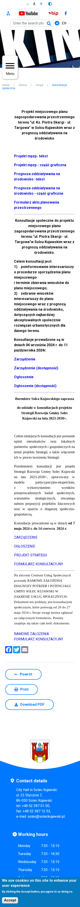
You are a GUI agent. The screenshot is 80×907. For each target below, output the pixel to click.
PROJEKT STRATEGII (30, 555)
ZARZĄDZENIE (25, 537)
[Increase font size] (41, 4)
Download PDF (32, 704)
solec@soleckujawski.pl (46, 816)
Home (6, 85)
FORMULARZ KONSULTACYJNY (38, 564)
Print (24, 689)
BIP (53, 13)
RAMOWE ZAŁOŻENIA (31, 634)
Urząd (39, 85)
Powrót (26, 674)
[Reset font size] (34, 4)
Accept (10, 900)
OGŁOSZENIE (24, 546)
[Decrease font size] (28, 4)
